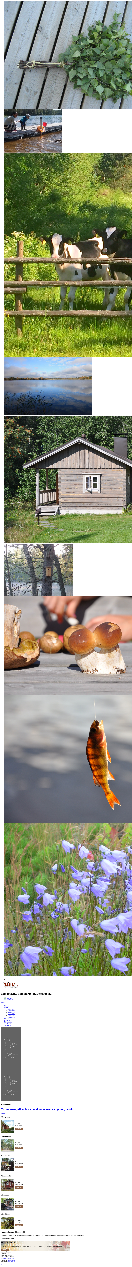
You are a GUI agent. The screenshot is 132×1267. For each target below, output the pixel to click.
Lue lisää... (4, 1113)
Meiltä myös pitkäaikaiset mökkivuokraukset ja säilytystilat (37, 1109)
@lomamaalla (11, 1260)
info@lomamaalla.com (7, 1258)
